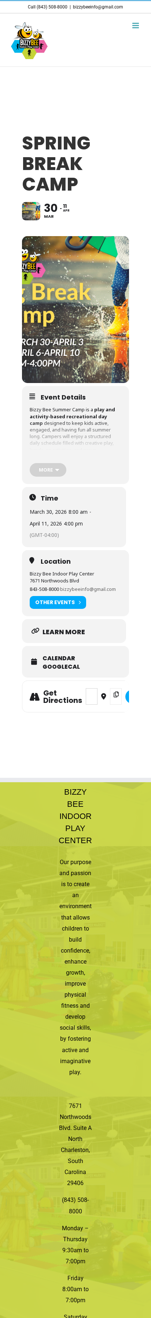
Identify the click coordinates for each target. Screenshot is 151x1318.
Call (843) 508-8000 (47, 7)
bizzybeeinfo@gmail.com (98, 7)
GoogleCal (61, 667)
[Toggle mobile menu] (136, 25)
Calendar (59, 658)
